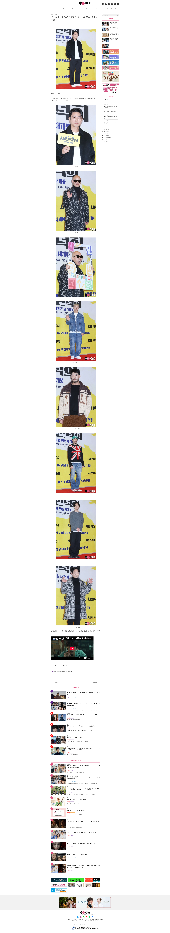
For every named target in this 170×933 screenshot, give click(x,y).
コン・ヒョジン (73, 803)
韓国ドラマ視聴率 (82, 772)
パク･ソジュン (69, 827)
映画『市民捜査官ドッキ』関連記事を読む (63, 671)
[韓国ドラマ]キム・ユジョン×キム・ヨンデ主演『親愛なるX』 (81, 843)
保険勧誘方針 (106, 141)
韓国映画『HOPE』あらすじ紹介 (75, 737)
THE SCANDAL (69, 783)
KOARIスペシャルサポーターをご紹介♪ (76, 810)
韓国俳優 (76, 754)
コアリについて (107, 127)
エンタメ (66, 8)
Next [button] (113, 902)
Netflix (68, 730)
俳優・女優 (69, 23)
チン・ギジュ (79, 794)
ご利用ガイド (106, 129)
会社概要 (105, 139)
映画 (64, 23)
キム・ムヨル (69, 754)
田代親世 (80, 814)
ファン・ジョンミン (82, 741)
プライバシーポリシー (79, 920)
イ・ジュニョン (75, 730)
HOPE (68, 741)
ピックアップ (105, 8)
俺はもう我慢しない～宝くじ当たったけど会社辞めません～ (82, 783)
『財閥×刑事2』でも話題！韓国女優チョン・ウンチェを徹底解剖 (82, 714)
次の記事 (94, 682)
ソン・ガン (80, 730)
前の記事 (57, 682)
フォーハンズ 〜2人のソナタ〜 (87, 730)
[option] (67, 902)
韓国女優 (78, 719)
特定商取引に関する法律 (108, 144)
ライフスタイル (86, 8)
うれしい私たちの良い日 (71, 772)
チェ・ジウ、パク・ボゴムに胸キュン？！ (77, 854)
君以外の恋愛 (93, 783)
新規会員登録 (106, 131)
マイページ (106, 133)
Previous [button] (56, 902)
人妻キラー (77, 772)
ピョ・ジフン (83, 794)
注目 (56, 8)
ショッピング (114, 8)
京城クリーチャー (79, 827)
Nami (68, 814)
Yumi (70, 814)
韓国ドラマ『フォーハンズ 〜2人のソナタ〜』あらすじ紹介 (81, 726)
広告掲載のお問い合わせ (108, 137)
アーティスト (76, 8)
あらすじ (71, 730)
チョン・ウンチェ (70, 719)
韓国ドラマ (97, 783)
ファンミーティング (89, 794)
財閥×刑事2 (75, 719)
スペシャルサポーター (75, 814)
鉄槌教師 (73, 754)
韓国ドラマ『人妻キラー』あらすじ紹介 (76, 799)
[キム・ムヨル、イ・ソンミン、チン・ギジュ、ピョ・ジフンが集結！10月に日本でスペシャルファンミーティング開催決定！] (58, 790)
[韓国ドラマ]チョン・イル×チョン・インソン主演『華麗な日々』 (82, 832)
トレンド (95, 8)
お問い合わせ (106, 135)
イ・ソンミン (69, 794)
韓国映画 (86, 741)
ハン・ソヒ (74, 827)
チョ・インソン (75, 741)
